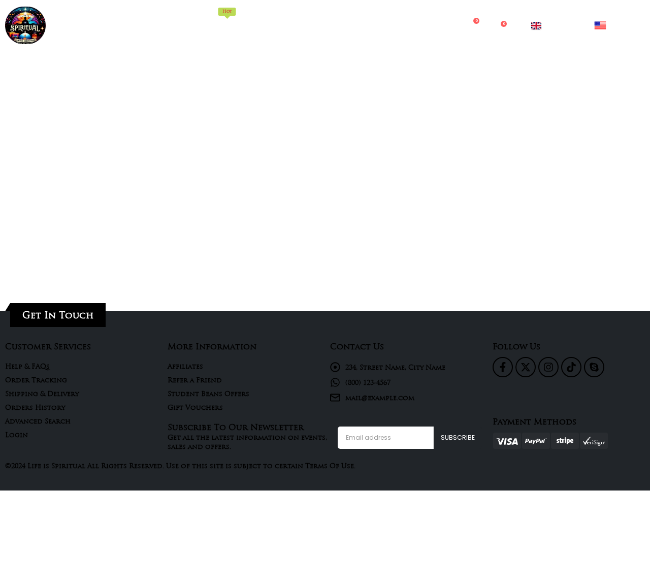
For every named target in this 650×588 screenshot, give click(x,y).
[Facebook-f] (503, 367)
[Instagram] (548, 367)
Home (187, 25)
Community (355, 25)
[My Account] (451, 26)
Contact (398, 25)
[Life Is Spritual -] (25, 25)
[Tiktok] (571, 367)
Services (314, 25)
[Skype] (594, 367)
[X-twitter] (525, 367)
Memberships (227, 19)
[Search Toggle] (432, 25)
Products (275, 25)
